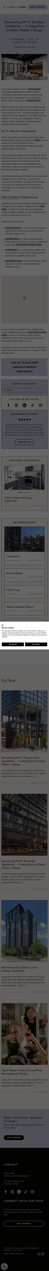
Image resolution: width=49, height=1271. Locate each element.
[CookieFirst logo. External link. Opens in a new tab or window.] (3, 625)
